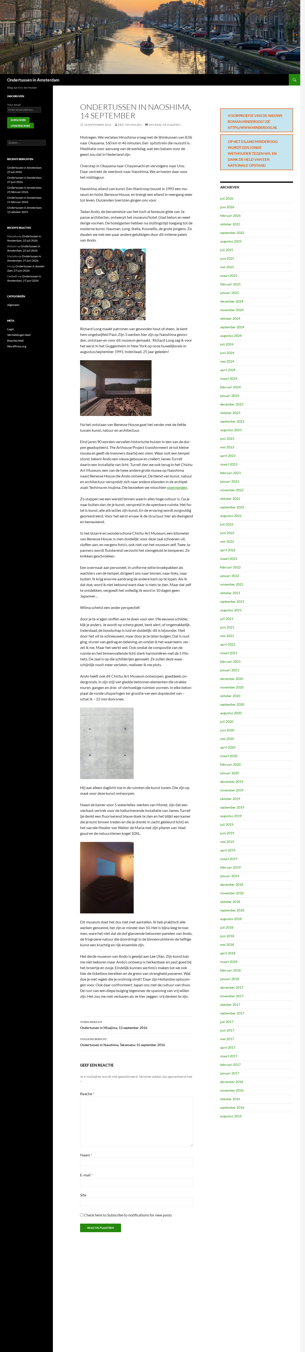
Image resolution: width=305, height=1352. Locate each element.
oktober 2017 (230, 1005)
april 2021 (227, 644)
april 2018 (227, 953)
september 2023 (232, 421)
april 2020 (227, 747)
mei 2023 (227, 447)
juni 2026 (227, 207)
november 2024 (232, 310)
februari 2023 (230, 473)
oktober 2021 (230, 593)
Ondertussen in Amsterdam (33, 79)
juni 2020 (227, 730)
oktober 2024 (230, 318)
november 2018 (232, 893)
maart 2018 (228, 962)
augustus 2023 (231, 430)
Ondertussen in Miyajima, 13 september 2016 (113, 1025)
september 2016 (232, 1107)
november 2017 (232, 996)
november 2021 (232, 584)
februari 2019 (230, 867)
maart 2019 (228, 859)
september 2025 (232, 233)
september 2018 (232, 910)
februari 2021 (230, 661)
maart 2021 (228, 653)
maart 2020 (228, 756)
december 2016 (231, 1082)
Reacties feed (15, 340)
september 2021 (232, 601)
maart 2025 (228, 275)
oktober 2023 (230, 413)
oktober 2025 (230, 224)
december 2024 (231, 301)
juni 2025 (227, 258)
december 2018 (231, 884)
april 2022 (227, 550)
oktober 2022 (230, 498)
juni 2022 (227, 533)
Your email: (14, 104)
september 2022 (232, 507)
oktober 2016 (230, 1099)
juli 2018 (226, 927)
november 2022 (232, 490)
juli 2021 (226, 619)
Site (83, 1195)
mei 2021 (227, 636)
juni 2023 (227, 438)
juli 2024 (226, 344)
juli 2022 (226, 524)
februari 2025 (230, 284)
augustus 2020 (231, 713)
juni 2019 (227, 833)
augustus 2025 (231, 241)
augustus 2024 (231, 336)
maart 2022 (228, 559)
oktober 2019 (230, 799)
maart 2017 (228, 1056)
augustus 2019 (231, 816)
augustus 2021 (231, 610)
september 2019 (232, 807)
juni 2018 (227, 936)
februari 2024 (230, 387)
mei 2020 (227, 739)
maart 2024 (228, 378)
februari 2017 (230, 1065)
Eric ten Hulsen (130, 125)
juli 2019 (226, 824)
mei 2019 (227, 842)
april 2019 (227, 850)
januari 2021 (229, 670)
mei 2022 (227, 541)
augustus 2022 (231, 516)
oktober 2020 (230, 696)
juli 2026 (226, 198)
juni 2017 (227, 1030)
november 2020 (232, 687)
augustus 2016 (231, 1116)
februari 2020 (230, 764)
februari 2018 (230, 970)
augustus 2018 (231, 919)
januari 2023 (229, 481)
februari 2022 (230, 567)
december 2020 (231, 679)
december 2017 (231, 987)
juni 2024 (227, 353)
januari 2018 (229, 979)
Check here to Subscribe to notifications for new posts (127, 1215)
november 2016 (232, 1090)
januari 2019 (229, 876)
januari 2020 (229, 773)
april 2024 (227, 370)
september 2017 (232, 1013)
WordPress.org (16, 346)
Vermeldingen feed (18, 335)
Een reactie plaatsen (165, 125)
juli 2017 (226, 1022)
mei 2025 (227, 267)
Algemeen (13, 305)
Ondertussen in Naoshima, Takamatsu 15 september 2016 (122, 1042)
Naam (86, 1155)
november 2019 (232, 790)
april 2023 (227, 456)
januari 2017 (229, 1073)
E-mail (86, 1175)
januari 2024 (229, 396)
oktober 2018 (230, 902)
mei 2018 (227, 944)
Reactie (87, 1093)
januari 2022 (229, 576)
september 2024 (232, 327)
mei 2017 (227, 1039)
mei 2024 (227, 361)
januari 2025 (229, 293)
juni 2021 (227, 627)
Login (10, 329)
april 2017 (227, 1047)
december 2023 (231, 404)
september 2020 (232, 704)
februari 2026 (230, 215)
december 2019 (231, 782)
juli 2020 (226, 721)
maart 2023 (228, 464)
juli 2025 (226, 250)
